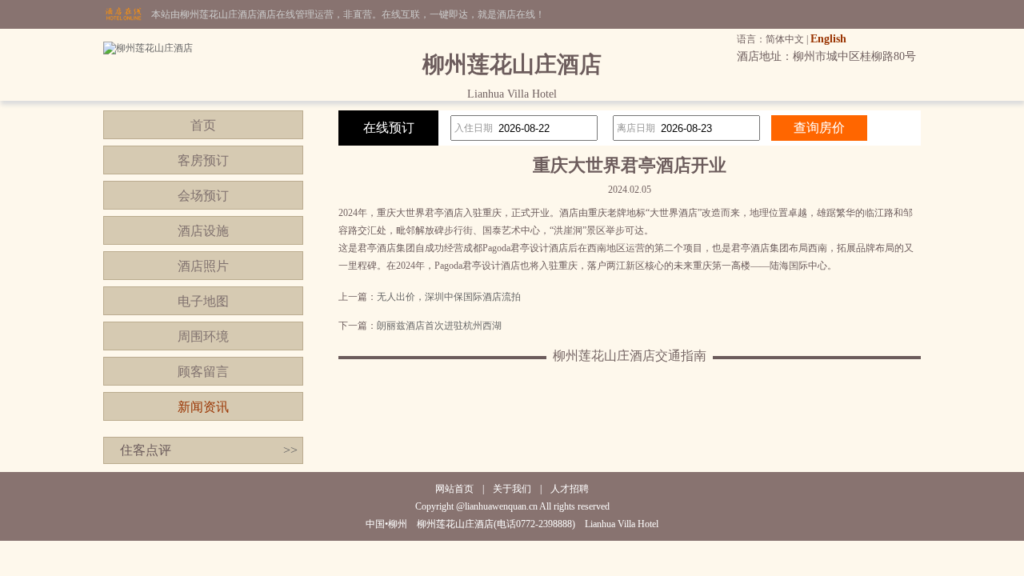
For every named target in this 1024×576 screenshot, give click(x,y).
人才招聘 (569, 488)
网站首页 (454, 488)
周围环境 (203, 336)
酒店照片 (203, 266)
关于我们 (512, 488)
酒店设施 (203, 231)
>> (290, 450)
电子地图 (203, 301)
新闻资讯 (203, 407)
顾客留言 (203, 371)
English (828, 39)
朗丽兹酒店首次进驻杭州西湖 (439, 325)
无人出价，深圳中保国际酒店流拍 (449, 296)
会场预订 (203, 195)
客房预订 (203, 160)
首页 (203, 125)
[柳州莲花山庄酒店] (148, 48)
